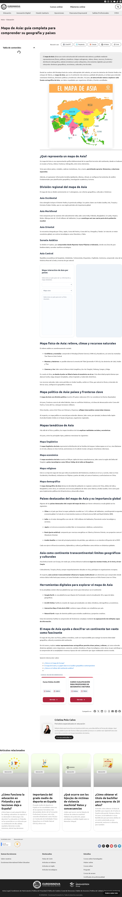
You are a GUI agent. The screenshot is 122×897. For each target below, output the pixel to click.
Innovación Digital (23, 13)
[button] (118, 7)
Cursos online (56, 6)
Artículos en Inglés (48, 866)
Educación (7, 13)
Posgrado (87, 870)
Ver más (52, 699)
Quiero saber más (111, 893)
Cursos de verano (89, 873)
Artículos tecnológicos (49, 870)
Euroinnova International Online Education (15, 862)
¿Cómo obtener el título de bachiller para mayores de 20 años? (107, 800)
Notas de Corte (47, 859)
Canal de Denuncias (68, 891)
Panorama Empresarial (78, 13)
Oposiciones (59, 13)
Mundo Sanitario (42, 13)
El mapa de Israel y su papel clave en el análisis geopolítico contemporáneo (69, 665)
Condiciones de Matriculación (21, 891)
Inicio (3, 20)
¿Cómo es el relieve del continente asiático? (59, 668)
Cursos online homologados (93, 859)
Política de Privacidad (39, 891)
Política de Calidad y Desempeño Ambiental (105, 891)
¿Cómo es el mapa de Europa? (54, 663)
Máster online (88, 862)
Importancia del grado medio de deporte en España (44, 798)
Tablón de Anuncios (82, 891)
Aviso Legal (6, 891)
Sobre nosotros (6, 859)
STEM (116, 13)
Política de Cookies (54, 891)
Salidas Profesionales (100, 13)
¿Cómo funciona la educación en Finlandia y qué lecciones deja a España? (13, 801)
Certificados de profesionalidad (94, 877)
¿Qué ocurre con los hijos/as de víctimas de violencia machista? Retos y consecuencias (76, 801)
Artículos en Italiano (49, 862)
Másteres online (77, 6)
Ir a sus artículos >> (64, 737)
